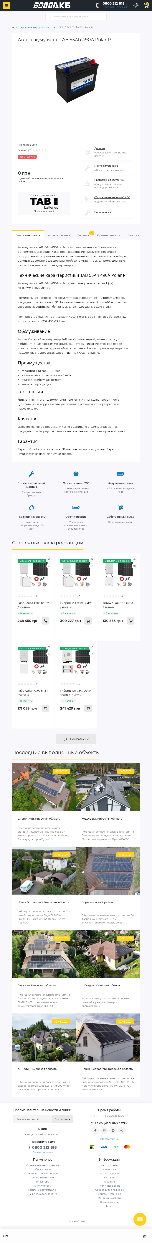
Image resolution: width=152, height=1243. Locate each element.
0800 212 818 (114, 3)
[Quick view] (49, 559)
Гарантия (109, 1181)
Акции (109, 1206)
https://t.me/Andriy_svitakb (113, 1130)
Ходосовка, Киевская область (102, 818)
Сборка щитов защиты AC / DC (112, 197)
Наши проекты (109, 1165)
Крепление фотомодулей (42, 1189)
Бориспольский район (97, 902)
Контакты (109, 1177)
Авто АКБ (57, 27)
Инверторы (42, 1181)
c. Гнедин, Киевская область (101, 985)
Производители (109, 1202)
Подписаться (62, 1119)
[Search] (49, 16)
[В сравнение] (144, 1236)
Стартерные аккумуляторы (33, 27)
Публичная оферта (109, 1185)
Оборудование (42, 1169)
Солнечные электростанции (47, 543)
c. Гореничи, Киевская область (39, 818)
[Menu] (6, 5)
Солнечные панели (43, 1177)
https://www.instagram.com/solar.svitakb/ (104, 1130)
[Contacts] (135, 5)
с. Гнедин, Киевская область (37, 1069)
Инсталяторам (102, 212)
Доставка (99, 148)
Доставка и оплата (109, 1173)
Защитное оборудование (42, 1194)
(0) (29, 150)
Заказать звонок (115, 7)
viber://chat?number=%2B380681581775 (122, 1130)
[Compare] (49, 566)
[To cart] (45, 621)
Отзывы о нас (109, 1169)
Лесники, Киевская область (37, 985)
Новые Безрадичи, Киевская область (107, 1069)
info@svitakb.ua (109, 1139)
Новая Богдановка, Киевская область (43, 902)
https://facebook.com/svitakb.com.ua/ (95, 1130)
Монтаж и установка (106, 165)
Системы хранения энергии (43, 1173)
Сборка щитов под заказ (109, 1189)
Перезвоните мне (43, 1152)
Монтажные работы (109, 1198)
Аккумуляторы (42, 1185)
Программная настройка (109, 179)
